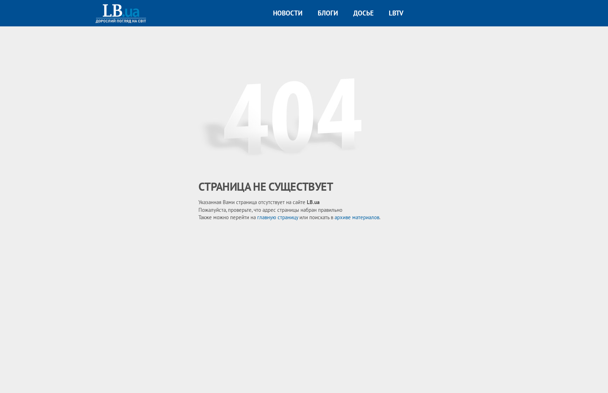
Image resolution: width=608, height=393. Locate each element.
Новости (288, 13)
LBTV (396, 13)
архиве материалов (357, 217)
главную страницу (277, 217)
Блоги (328, 13)
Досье (363, 13)
